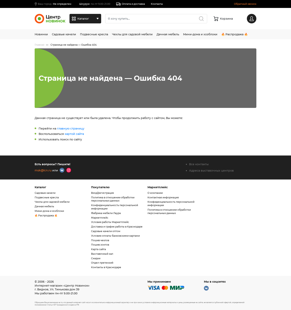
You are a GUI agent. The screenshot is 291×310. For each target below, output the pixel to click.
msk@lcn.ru (43, 170)
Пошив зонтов (100, 244)
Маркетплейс (99, 217)
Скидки (95, 258)
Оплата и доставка (133, 3)
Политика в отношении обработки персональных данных (112, 199)
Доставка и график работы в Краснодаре (117, 226)
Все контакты (199, 164)
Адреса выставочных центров (211, 170)
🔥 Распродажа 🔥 (234, 34)
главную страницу (70, 128)
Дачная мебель (168, 34)
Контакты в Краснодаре (106, 267)
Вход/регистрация (102, 192)
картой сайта (74, 134)
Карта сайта (98, 249)
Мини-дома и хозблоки (200, 34)
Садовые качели (64, 34)
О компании (155, 192)
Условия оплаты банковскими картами (115, 235)
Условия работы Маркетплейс (110, 222)
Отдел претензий (102, 262)
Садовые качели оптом (105, 231)
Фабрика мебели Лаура (106, 213)
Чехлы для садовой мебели (132, 34)
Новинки (41, 34)
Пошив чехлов (100, 240)
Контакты (157, 3)
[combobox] (156, 18)
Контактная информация (163, 197)
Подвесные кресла (94, 34)
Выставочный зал (102, 253)
